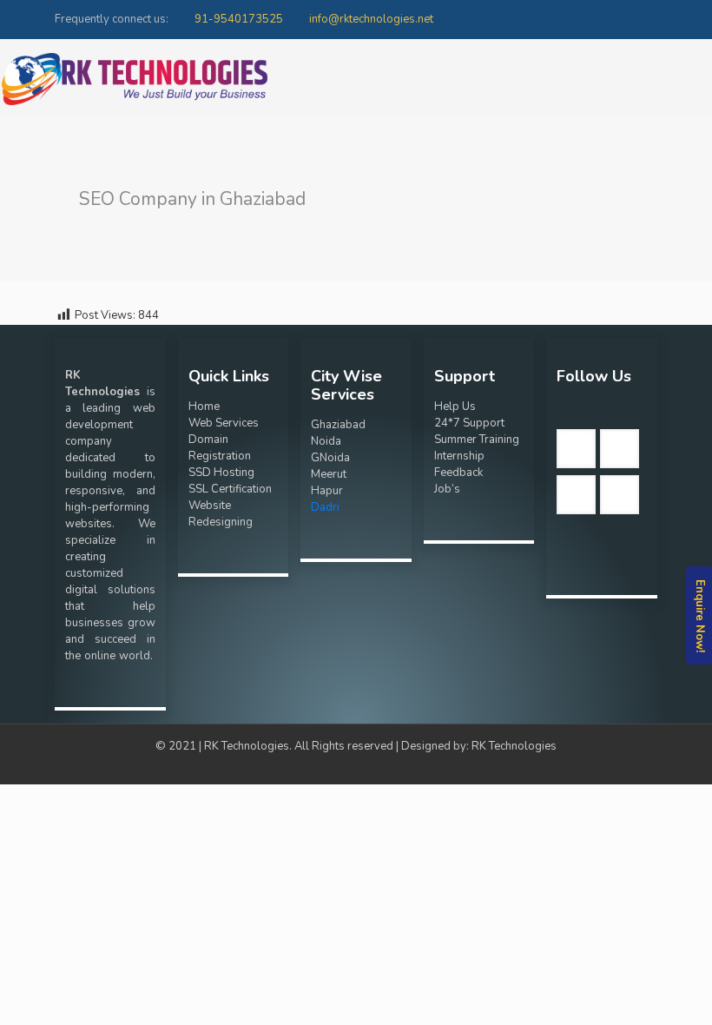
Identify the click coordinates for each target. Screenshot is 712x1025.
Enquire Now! (700, 615)
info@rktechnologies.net (371, 19)
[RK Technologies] (134, 78)
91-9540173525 (238, 19)
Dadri (325, 507)
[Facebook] (648, 18)
